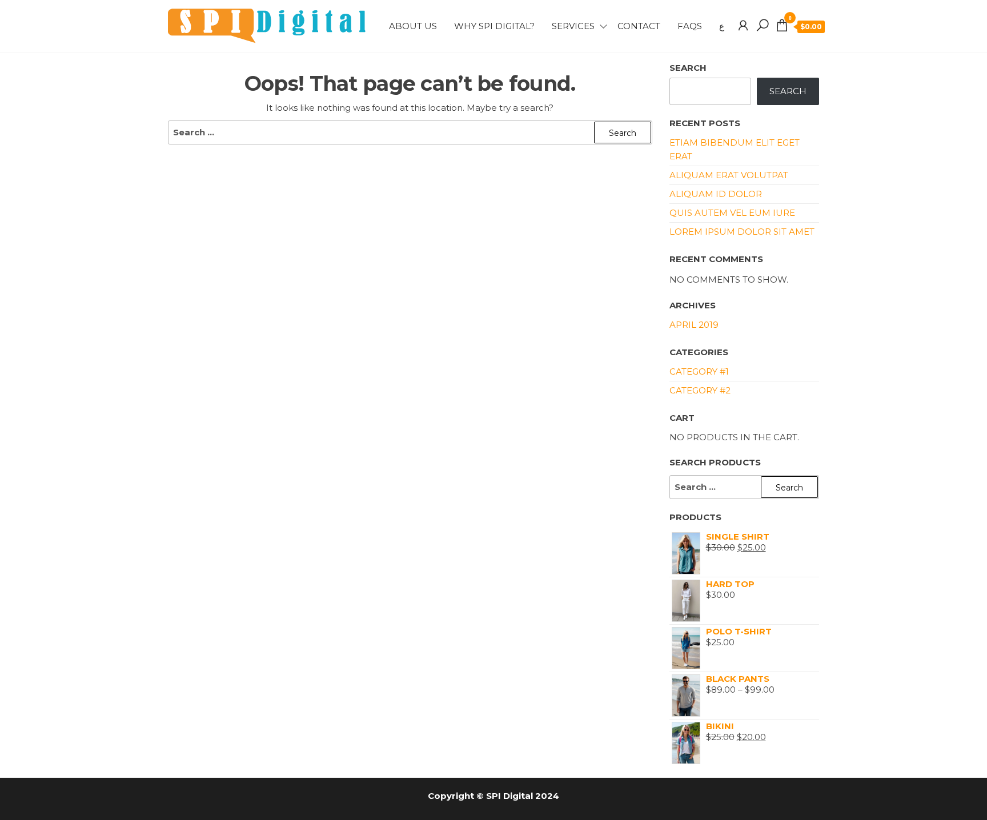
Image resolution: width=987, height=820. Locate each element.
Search (688, 67)
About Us (413, 26)
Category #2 (700, 390)
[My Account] (743, 26)
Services (573, 26)
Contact (638, 26)
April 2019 (694, 324)
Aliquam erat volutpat (728, 175)
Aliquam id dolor (715, 193)
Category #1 (699, 371)
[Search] (762, 26)
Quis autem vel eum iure (732, 212)
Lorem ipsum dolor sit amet (742, 231)
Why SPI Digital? (494, 26)
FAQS (689, 26)
